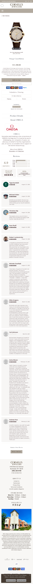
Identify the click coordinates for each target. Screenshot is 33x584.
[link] (9, 1)
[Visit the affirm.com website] (16, 564)
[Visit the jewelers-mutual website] (19, 559)
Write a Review (16, 451)
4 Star (14, 162)
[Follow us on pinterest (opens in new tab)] (13, 505)
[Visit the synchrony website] (26, 559)
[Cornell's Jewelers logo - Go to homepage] (16, 6)
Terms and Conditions (16, 487)
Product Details (16, 116)
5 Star (14, 160)
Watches (21, 151)
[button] (25, 1)
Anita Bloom (13, 360)
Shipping (9, 98)
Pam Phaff (12, 225)
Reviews (16, 156)
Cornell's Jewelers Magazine (16, 489)
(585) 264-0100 (16, 53)
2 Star (14, 165)
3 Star (14, 163)
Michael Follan (14, 195)
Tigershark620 (14, 183)
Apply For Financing (16, 83)
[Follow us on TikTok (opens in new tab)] (20, 505)
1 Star (14, 166)
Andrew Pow (13, 420)
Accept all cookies (21, 580)
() (29, 160)
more (24, 75)
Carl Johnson (13, 332)
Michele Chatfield (15, 264)
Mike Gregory (13, 300)
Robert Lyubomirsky (16, 237)
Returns (24, 98)
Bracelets (12, 151)
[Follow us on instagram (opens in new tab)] (17, 505)
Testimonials (16, 483)
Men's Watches (6, 15)
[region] (16, 35)
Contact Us (16, 481)
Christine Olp (13, 211)
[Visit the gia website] (13, 559)
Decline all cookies (10, 580)
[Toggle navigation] (2, 11)
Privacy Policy (16, 485)
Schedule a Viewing (16, 92)
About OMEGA (16, 120)
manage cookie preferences (17, 576)
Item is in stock (16, 106)
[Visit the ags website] (7, 559)
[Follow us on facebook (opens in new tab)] (15, 505)
